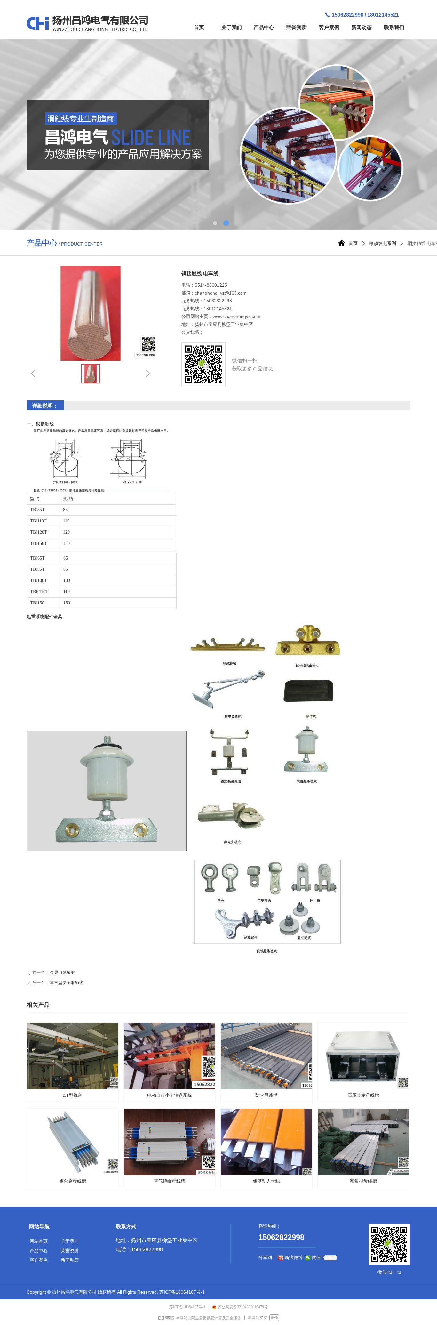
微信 (316, 1257)
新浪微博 (294, 1257)
